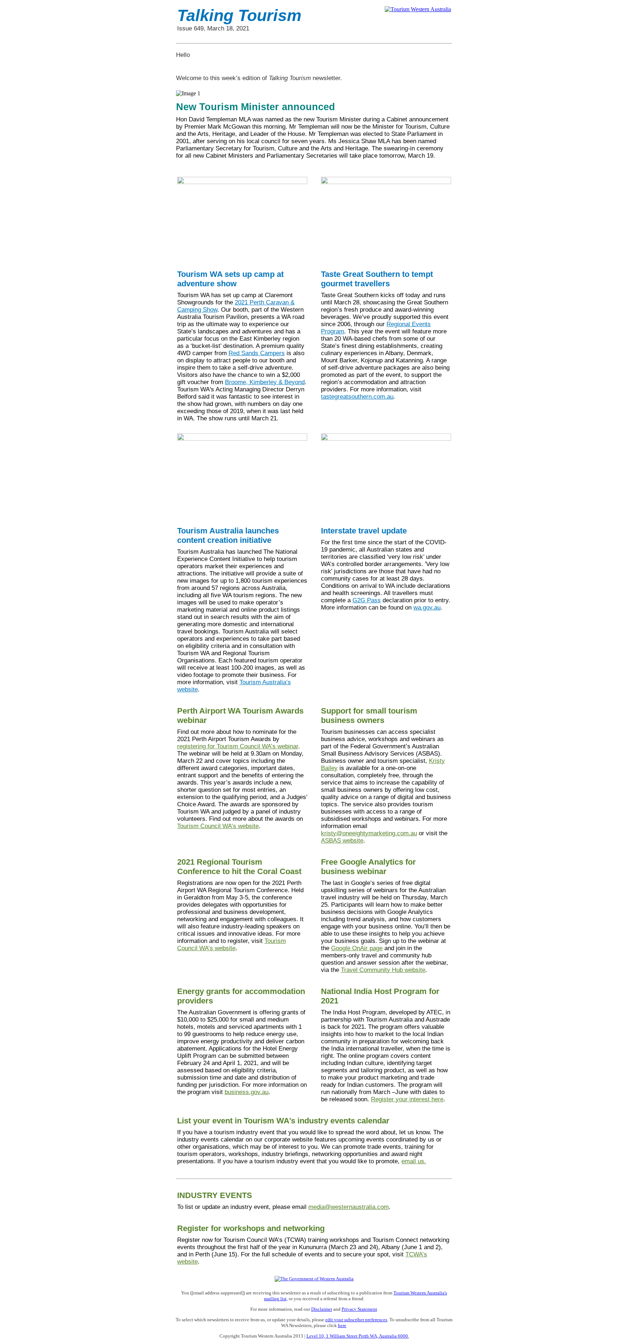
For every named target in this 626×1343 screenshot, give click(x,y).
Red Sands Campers (257, 353)
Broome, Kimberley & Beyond (265, 382)
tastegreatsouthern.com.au (357, 396)
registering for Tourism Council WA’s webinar (237, 746)
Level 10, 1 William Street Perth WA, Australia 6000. (357, 1336)
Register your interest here (407, 1099)
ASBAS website (342, 840)
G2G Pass (366, 600)
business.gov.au (246, 1092)
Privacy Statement (359, 1309)
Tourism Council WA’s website (218, 826)
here (342, 1325)
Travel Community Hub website (383, 969)
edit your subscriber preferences (356, 1319)
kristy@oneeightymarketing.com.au (369, 833)
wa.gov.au (427, 607)
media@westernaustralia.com (348, 1206)
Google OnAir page (357, 948)
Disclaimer (321, 1309)
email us (412, 1161)
